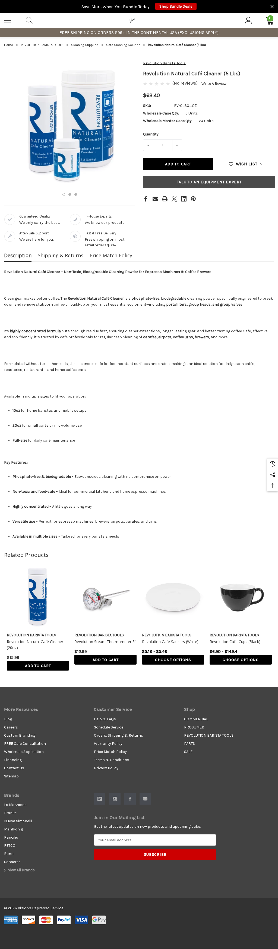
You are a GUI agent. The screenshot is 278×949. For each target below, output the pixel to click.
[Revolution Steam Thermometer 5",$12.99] (105, 598)
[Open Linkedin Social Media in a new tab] (99, 799)
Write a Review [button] (213, 83)
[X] (174, 199)
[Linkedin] (184, 199)
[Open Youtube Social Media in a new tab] (145, 799)
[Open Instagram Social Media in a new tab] (115, 799)
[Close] (272, 6)
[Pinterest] (193, 199)
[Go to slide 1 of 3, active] (63, 194)
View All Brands (21, 870)
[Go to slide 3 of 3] (75, 194)
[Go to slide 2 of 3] (69, 194)
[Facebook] (146, 199)
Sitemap (11, 776)
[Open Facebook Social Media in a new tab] (130, 799)
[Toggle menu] (8, 19)
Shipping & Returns (60, 255)
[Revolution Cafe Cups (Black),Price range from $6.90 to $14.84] (241, 598)
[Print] (165, 199)
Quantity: (151, 134)
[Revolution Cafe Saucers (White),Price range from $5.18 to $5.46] (173, 598)
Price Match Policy (111, 255)
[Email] (155, 199)
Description (17, 255)
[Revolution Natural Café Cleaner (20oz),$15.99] (38, 598)
